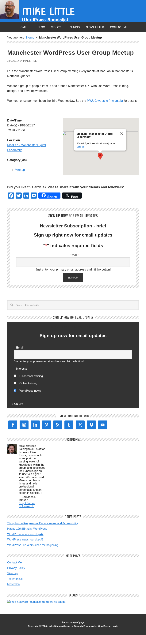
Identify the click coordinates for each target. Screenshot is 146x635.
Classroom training (31, 376)
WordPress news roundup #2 (25, 534)
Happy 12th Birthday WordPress (27, 528)
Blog (41, 27)
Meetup (20, 169)
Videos (56, 27)
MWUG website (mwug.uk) (105, 100)
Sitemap (12, 573)
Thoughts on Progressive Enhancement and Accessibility (42, 523)
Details (80, 146)
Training (73, 27)
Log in (115, 626)
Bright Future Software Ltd (27, 505)
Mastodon (13, 584)
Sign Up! (73, 277)
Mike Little (48, 11)
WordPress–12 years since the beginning (32, 545)
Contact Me (119, 27)
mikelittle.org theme (59, 626)
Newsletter (95, 27)
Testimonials (15, 578)
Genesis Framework (85, 626)
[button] (100, 156)
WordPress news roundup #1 (25, 539)
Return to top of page (73, 622)
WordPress (104, 626)
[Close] (121, 133)
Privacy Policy (16, 568)
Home (23, 27)
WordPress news (30, 390)
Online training (28, 383)
